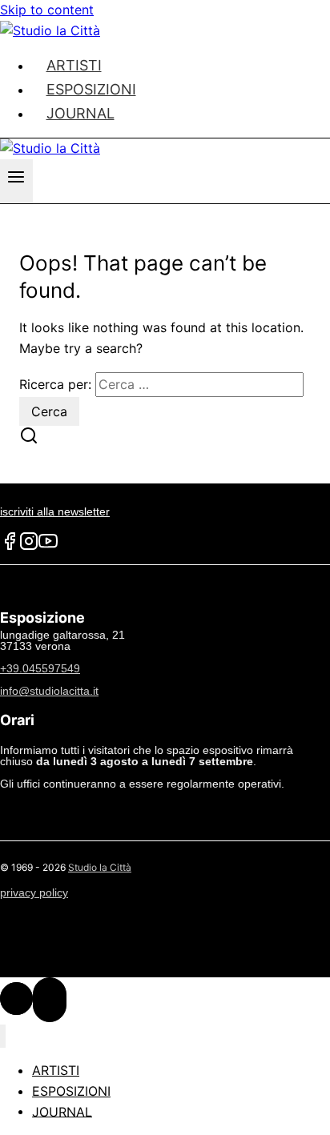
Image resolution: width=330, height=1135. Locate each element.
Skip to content (47, 10)
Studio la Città (99, 867)
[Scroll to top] (16, 998)
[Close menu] (3, 1036)
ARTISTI (55, 1070)
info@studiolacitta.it (49, 690)
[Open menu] (16, 181)
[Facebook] (9, 546)
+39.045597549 (40, 668)
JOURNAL (80, 113)
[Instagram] (28, 546)
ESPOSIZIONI (71, 1091)
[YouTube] (48, 546)
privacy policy (34, 892)
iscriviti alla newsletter (55, 511)
